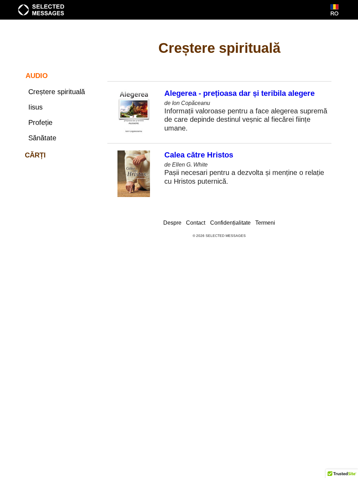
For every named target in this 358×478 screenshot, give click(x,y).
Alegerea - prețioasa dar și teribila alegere (239, 93)
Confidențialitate (230, 223)
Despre (172, 223)
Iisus (35, 107)
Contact (195, 223)
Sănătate (42, 138)
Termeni (265, 223)
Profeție (40, 122)
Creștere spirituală (56, 92)
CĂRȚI (35, 155)
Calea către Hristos (198, 154)
